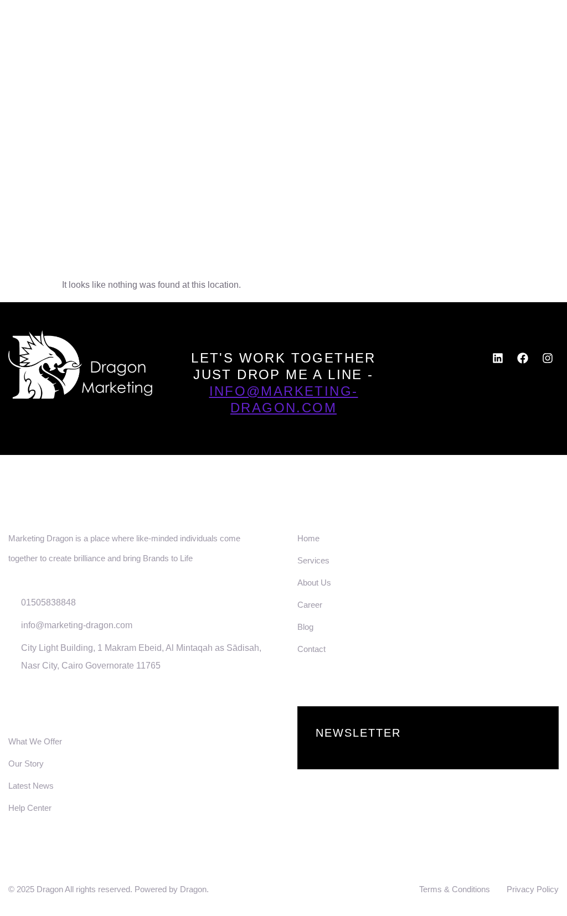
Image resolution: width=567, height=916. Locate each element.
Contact (536, 48)
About (289, 48)
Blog (477, 48)
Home (234, 48)
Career (420, 48)
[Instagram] (548, 358)
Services (353, 48)
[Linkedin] (498, 358)
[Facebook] (523, 358)
